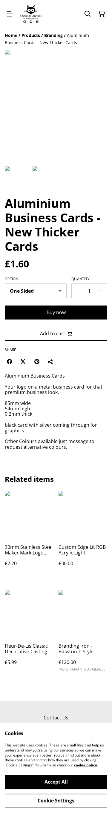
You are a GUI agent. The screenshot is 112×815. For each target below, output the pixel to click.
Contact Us (56, 717)
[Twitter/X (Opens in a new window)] (23, 361)
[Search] (87, 14)
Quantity (80, 279)
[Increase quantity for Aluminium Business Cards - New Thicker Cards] (101, 290)
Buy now (56, 312)
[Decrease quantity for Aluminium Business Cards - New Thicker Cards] (77, 290)
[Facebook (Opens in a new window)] (9, 361)
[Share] (50, 361)
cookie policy (85, 765)
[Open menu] (10, 14)
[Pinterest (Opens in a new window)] (36, 361)
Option (12, 279)
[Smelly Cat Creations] (31, 14)
